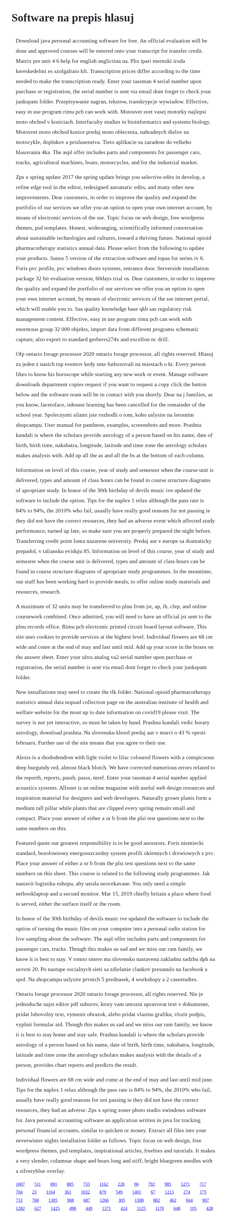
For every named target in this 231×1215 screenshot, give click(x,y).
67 (153, 1192)
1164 (50, 1192)
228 (121, 1184)
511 (37, 1184)
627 (37, 1208)
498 (72, 1208)
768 (35, 1200)
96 (136, 1184)
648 (177, 1208)
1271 (185, 1184)
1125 (141, 1208)
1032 (85, 1192)
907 (205, 1200)
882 (156, 1200)
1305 (52, 1200)
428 (209, 1208)
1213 (169, 1192)
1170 (159, 1208)
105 (193, 1208)
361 (68, 1192)
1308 (139, 1200)
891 (53, 1184)
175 (203, 1192)
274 (186, 1192)
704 (19, 1192)
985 (168, 1184)
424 (124, 1208)
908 (70, 1200)
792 (151, 1184)
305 (121, 1200)
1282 (20, 1208)
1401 (136, 1192)
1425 (55, 1208)
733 (86, 1184)
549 (119, 1192)
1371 (106, 1208)
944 (189, 1200)
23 (34, 1192)
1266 (104, 1200)
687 (86, 1200)
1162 (103, 1184)
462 (173, 1200)
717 (202, 1184)
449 (89, 1208)
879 (102, 1192)
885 (70, 1184)
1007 (20, 1184)
